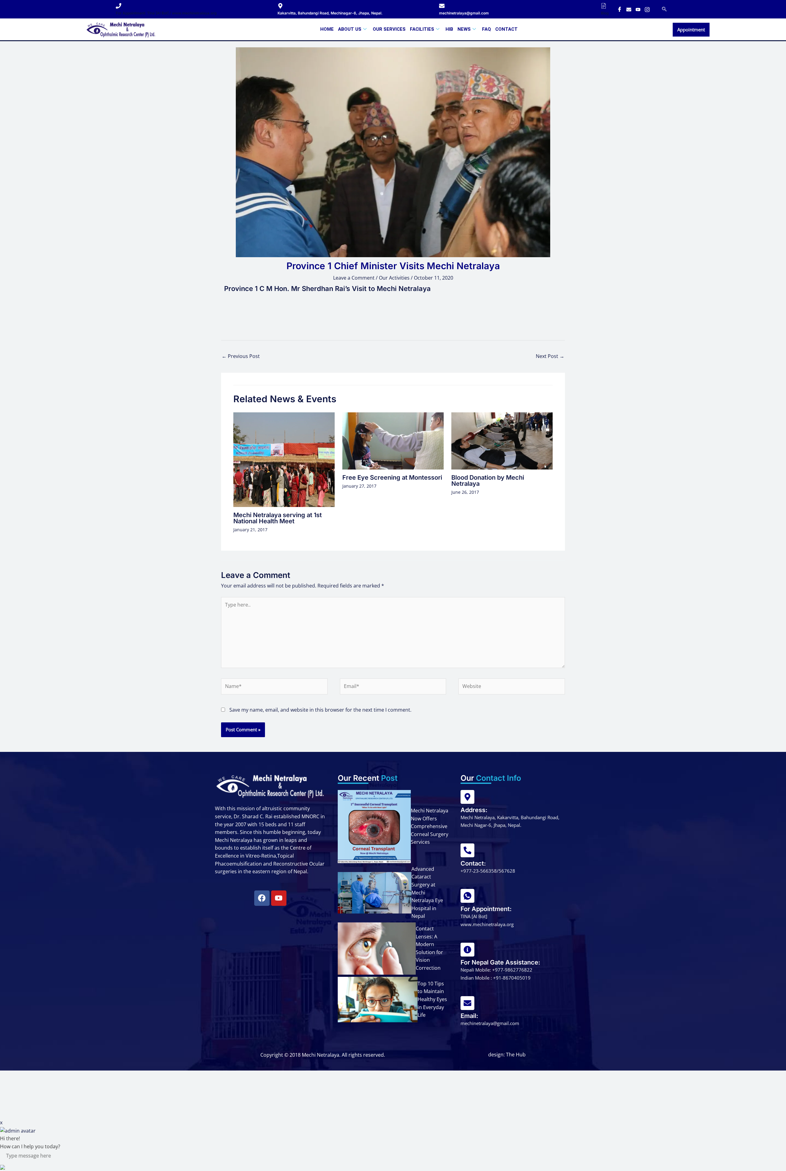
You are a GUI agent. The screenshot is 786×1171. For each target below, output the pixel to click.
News (464, 29)
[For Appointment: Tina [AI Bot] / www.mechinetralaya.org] (118, 6)
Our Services (389, 29)
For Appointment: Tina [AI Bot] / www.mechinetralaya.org (166, 13)
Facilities (422, 29)
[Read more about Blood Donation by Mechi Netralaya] (502, 440)
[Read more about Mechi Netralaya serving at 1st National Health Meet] (284, 459)
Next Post (550, 356)
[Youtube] (638, 9)
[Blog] (603, 6)
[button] (664, 9)
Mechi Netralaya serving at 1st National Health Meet (277, 518)
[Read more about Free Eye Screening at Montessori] (393, 440)
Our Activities (394, 277)
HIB (449, 29)
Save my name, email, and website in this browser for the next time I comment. (320, 709)
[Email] (628, 9)
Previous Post (241, 356)
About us (349, 29)
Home (327, 29)
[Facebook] (619, 9)
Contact (506, 29)
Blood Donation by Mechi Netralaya (487, 480)
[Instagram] (647, 9)
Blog (605, 13)
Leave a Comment (354, 277)
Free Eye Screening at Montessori (392, 477)
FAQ (486, 29)
